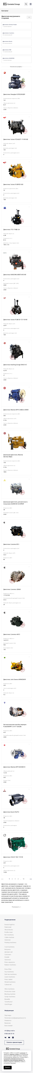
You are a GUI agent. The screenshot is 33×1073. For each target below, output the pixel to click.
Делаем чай (8, 952)
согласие (22, 1053)
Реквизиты (8, 1020)
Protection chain (10, 991)
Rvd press (8, 949)
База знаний (8, 1025)
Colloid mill (8, 984)
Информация (9, 1010)
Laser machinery (10, 977)
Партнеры (8, 1015)
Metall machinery (10, 982)
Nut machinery (9, 935)
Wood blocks (9, 929)
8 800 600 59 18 (9, 1033)
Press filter (8, 969)
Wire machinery (9, 989)
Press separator (10, 962)
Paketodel (8, 927)
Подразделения (10, 919)
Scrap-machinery (10, 996)
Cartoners (8, 954)
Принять (7, 1067)
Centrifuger (8, 1004)
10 (23, 879)
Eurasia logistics (10, 924)
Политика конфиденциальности (15, 1018)
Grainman (8, 940)
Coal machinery (9, 947)
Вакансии (8, 1023)
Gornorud (8, 959)
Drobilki (7, 957)
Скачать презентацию (14, 1042)
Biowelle (7, 999)
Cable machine (9, 937)
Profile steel (8, 932)
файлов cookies (14, 1054)
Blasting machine (10, 994)
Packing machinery (10, 942)
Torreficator (8, 1001)
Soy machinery (9, 971)
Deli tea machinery (11, 974)
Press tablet (8, 979)
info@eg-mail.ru (10, 1030)
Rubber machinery (10, 965)
